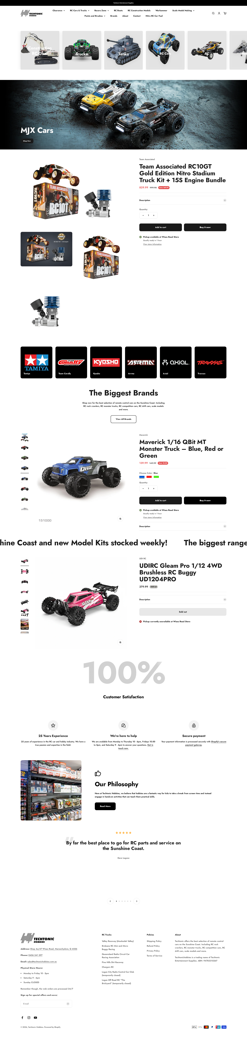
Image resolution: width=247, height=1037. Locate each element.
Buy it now (205, 227)
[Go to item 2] (25, 448)
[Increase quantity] (153, 215)
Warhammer (161, 10)
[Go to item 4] (25, 468)
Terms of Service (154, 955)
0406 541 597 (35, 955)
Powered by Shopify (52, 1027)
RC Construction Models (139, 10)
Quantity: (143, 209)
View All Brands (123, 419)
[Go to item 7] (25, 499)
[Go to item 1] (25, 437)
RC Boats (118, 10)
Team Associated (147, 159)
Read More (105, 806)
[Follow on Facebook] (22, 1017)
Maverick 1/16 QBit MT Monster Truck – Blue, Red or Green (181, 448)
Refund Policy (153, 945)
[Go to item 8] (25, 509)
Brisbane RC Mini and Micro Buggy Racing (115, 947)
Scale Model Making (182, 10)
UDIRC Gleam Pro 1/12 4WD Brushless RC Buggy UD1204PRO (180, 572)
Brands (113, 15)
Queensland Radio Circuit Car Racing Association (116, 956)
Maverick (143, 434)
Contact (136, 15)
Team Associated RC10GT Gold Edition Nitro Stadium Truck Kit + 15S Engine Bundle (182, 173)
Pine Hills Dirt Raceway (112, 962)
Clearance (57, 10)
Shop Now (27, 141)
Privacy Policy (153, 950)
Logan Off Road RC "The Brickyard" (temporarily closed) (116, 982)
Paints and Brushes (94, 15)
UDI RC (142, 558)
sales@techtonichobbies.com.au (42, 961)
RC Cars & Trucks (78, 10)
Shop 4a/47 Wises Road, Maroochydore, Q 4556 (53, 948)
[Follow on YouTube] (35, 1017)
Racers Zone (100, 10)
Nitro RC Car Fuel (154, 15)
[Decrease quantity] (143, 215)
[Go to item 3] (25, 458)
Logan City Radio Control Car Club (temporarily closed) (118, 973)
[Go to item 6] (25, 489)
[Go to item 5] (25, 479)
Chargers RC (108, 967)
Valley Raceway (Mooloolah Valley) (118, 941)
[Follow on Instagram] (29, 1017)
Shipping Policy (154, 941)
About (125, 15)
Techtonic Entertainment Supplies (123, 3)
